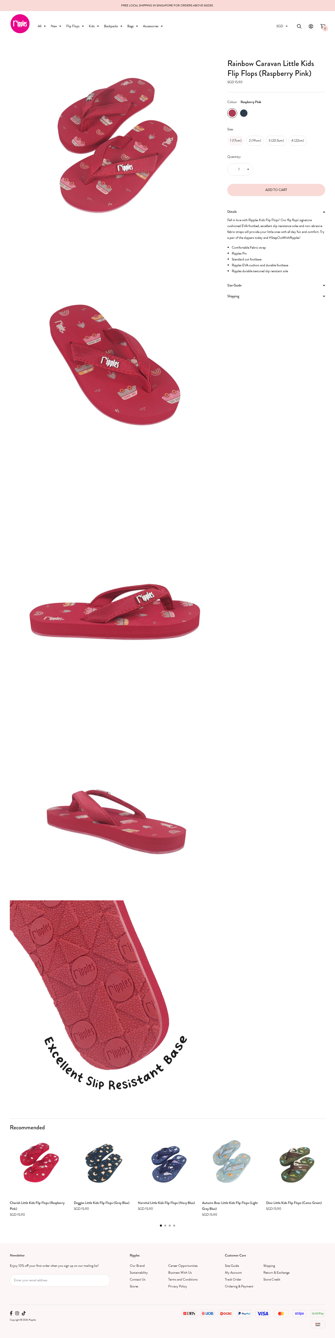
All (39, 26)
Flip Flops (72, 26)
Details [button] (232, 211)
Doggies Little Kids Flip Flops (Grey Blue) (101, 1202)
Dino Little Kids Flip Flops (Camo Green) (294, 1202)
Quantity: (234, 156)
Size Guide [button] (234, 285)
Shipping (269, 1265)
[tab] (276, 211)
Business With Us (180, 1272)
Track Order (233, 1279)
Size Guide (232, 1265)
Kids (92, 26)
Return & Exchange (276, 1272)
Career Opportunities (183, 1265)
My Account (233, 1272)
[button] (161, 1226)
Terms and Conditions (183, 1279)
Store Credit (271, 1279)
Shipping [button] (233, 296)
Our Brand (137, 1265)
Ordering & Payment (239, 1286)
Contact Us (137, 1279)
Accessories (150, 26)
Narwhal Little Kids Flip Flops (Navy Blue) (166, 1202)
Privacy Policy (177, 1286)
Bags (130, 26)
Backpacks (111, 26)
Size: (230, 129)
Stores (134, 1286)
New (54, 26)
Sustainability (139, 1272)
